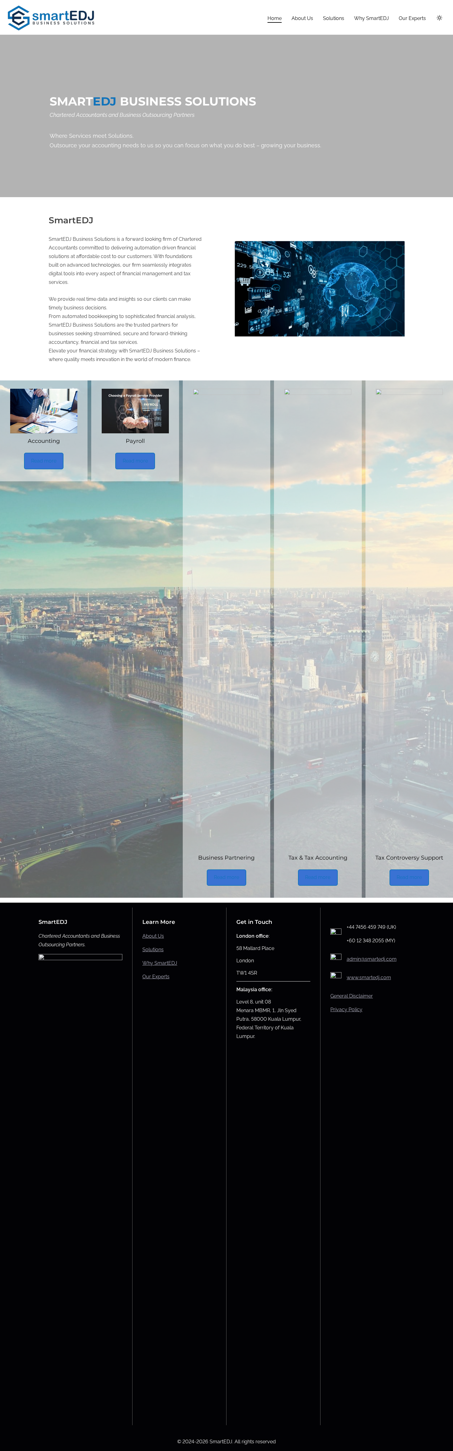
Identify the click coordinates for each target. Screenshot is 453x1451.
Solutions (153, 949)
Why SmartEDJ (159, 963)
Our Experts (155, 977)
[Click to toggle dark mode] (439, 18)
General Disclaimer (351, 996)
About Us (153, 936)
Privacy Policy (346, 1009)
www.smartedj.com (369, 977)
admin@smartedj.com (372, 959)
